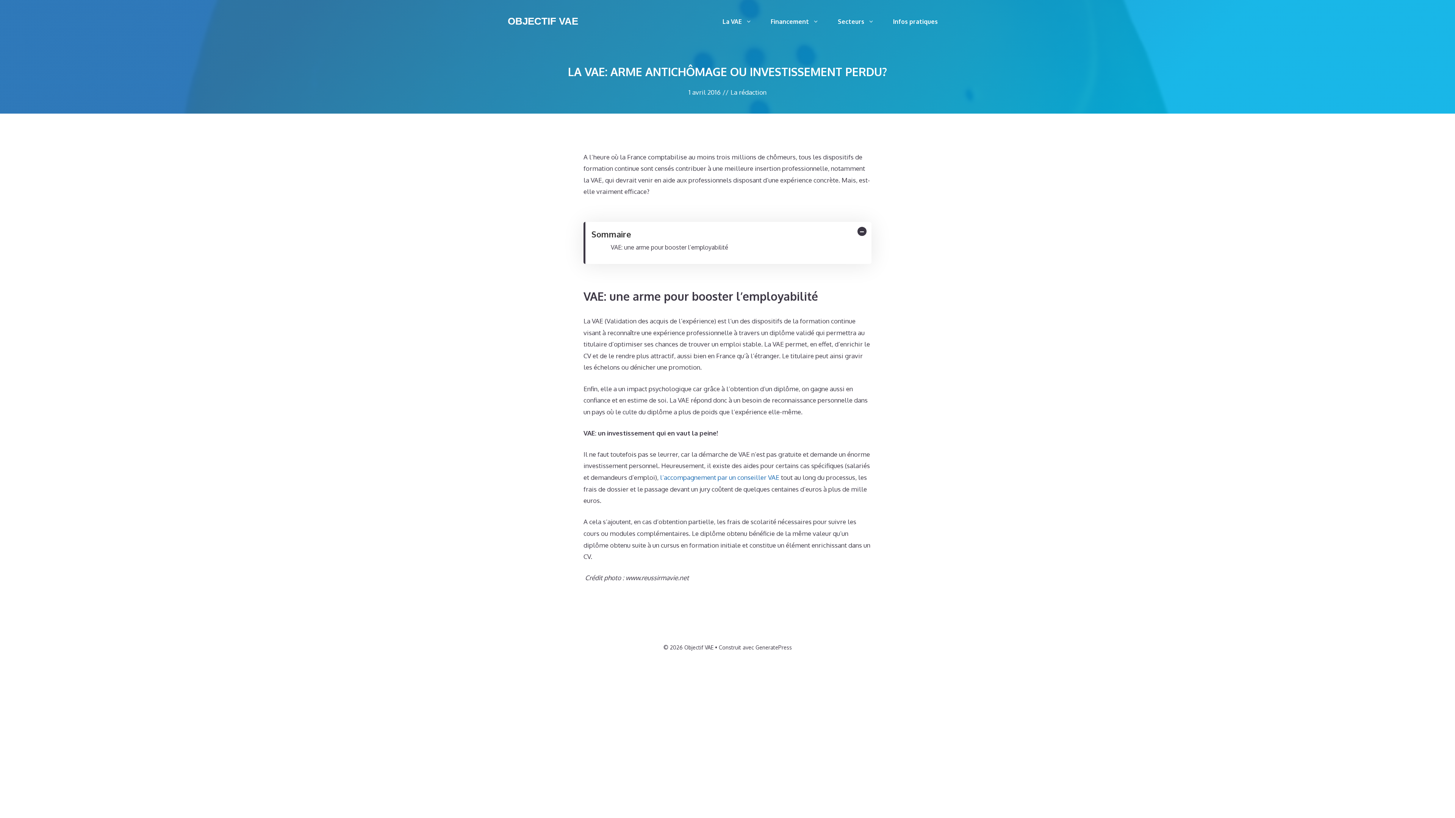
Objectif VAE (543, 21)
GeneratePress (774, 647)
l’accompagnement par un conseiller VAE (719, 477)
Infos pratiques (915, 21)
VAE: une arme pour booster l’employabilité (669, 247)
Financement (790, 21)
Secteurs (851, 21)
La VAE (732, 21)
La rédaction (749, 92)
